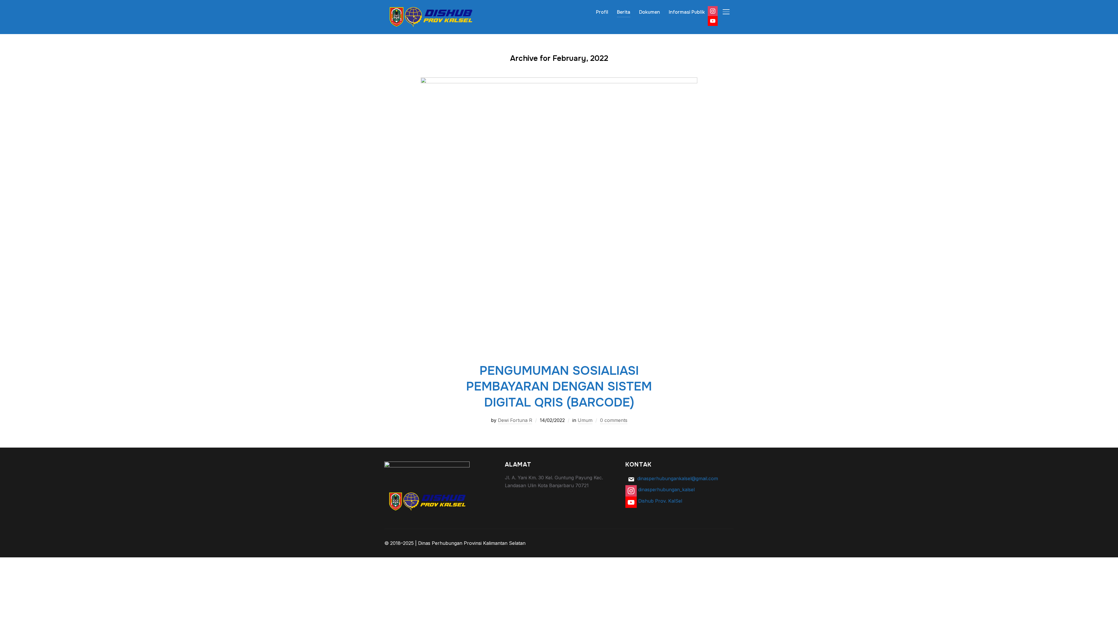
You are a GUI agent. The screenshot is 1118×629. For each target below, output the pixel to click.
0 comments (613, 420)
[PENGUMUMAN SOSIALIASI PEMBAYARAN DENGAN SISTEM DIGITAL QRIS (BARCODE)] (559, 81)
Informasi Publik (687, 12)
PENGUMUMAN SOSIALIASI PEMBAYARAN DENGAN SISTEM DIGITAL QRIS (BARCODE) (559, 386)
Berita (623, 12)
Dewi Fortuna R (515, 420)
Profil (602, 12)
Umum (585, 420)
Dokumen (649, 12)
